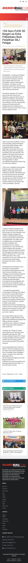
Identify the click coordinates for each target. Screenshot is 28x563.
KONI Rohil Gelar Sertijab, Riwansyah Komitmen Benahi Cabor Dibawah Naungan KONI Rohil (12, 407)
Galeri (4, 523)
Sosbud (4, 499)
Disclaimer (19, 560)
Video (3, 525)
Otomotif (4, 488)
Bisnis (3, 501)
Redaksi (19, 559)
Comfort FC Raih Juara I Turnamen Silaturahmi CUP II (12, 432)
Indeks (4, 508)
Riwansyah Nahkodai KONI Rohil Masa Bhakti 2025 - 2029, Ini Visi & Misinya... (13, 451)
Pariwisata (5, 491)
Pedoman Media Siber (11, 560)
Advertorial (5, 506)
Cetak (23, 46)
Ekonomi (4, 486)
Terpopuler (5, 519)
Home (5, 23)
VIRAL (4, 497)
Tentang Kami (14, 559)
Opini (3, 503)
